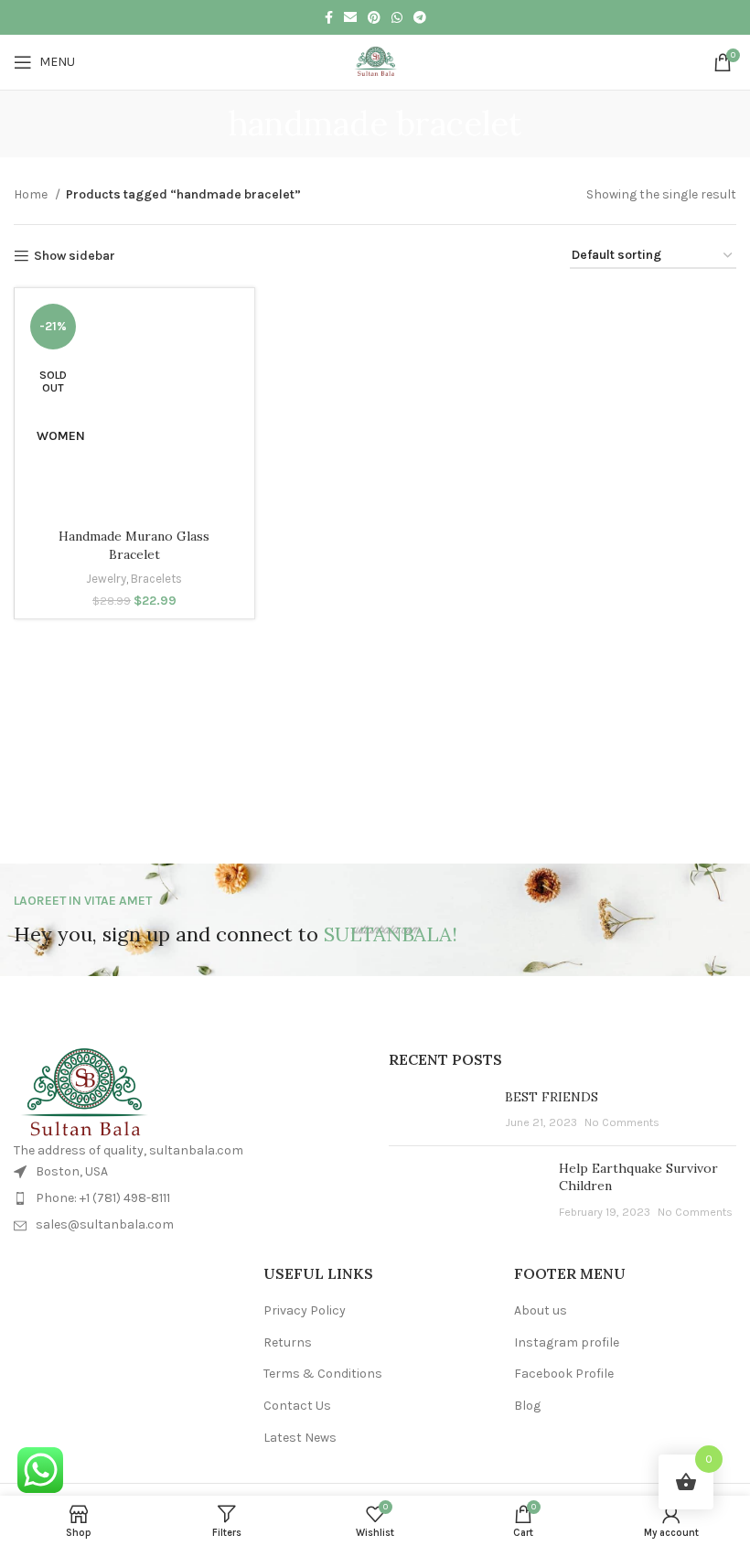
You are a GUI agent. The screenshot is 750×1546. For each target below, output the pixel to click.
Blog (527, 1405)
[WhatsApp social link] (397, 17)
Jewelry (106, 578)
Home (32, 194)
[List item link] (187, 1198)
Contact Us (297, 1405)
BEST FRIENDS (551, 1097)
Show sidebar (74, 256)
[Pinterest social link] (374, 17)
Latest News (300, 1437)
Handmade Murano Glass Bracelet (134, 545)
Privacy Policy (304, 1310)
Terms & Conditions (322, 1373)
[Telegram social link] (420, 17)
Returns (287, 1342)
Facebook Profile (564, 1373)
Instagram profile (566, 1342)
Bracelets (156, 578)
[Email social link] (350, 17)
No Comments (621, 1122)
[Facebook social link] (328, 17)
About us (540, 1310)
